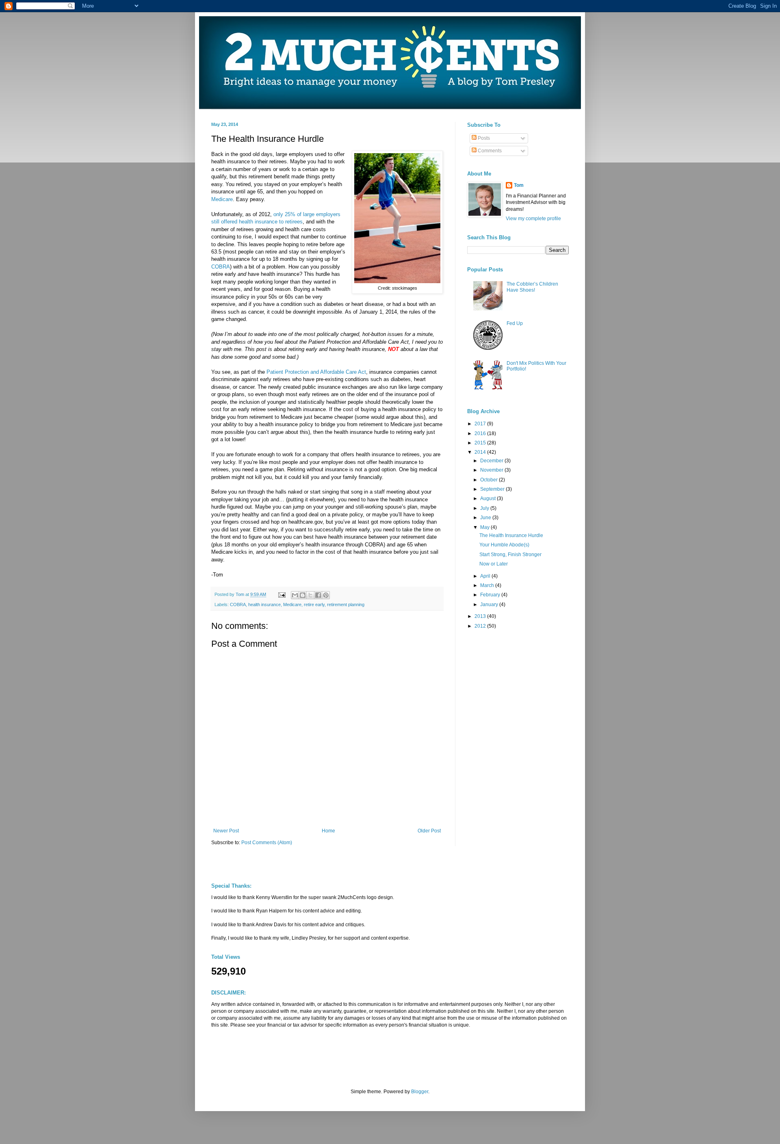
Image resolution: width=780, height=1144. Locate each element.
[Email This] (295, 595)
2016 (480, 433)
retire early (314, 604)
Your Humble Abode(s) (504, 545)
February (490, 595)
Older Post (429, 831)
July (485, 508)
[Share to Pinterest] (326, 595)
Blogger (419, 1091)
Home (328, 831)
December (492, 461)
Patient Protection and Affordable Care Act (316, 372)
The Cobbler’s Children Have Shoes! (532, 286)
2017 (480, 424)
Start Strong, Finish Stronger (510, 554)
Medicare (222, 199)
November (492, 470)
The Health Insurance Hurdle (511, 535)
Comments (489, 151)
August (488, 498)
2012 (480, 626)
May (485, 527)
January (489, 604)
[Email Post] (281, 594)
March (487, 585)
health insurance (264, 604)
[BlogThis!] (303, 595)
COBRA (220, 267)
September (493, 489)
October (489, 480)
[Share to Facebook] (318, 595)
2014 (480, 452)
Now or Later (493, 564)
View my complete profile (533, 218)
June (486, 517)
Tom (519, 185)
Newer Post (226, 831)
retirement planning (345, 604)
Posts (483, 138)
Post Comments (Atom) (266, 842)
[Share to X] (310, 595)
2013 (480, 616)
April (486, 576)
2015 (480, 443)
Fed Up (515, 323)
